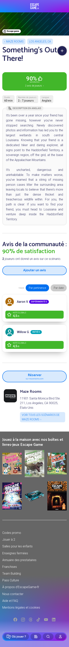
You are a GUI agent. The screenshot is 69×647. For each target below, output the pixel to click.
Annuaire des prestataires (19, 560)
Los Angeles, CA (40, 41)
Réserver (35, 376)
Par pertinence (37, 287)
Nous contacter (12, 594)
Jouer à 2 (8, 539)
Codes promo (11, 533)
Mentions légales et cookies (21, 607)
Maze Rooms (15, 41)
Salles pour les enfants (17, 546)
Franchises (9, 567)
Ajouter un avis (34, 270)
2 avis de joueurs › (34, 81)
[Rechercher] (48, 636)
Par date (59, 287)
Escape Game (34, 6)
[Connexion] (60, 636)
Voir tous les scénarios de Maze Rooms (41, 417)
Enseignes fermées (15, 553)
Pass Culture (10, 580)
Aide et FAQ (10, 601)
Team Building (11, 573)
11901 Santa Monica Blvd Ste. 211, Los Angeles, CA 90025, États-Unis (40, 403)
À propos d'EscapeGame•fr (20, 587)
